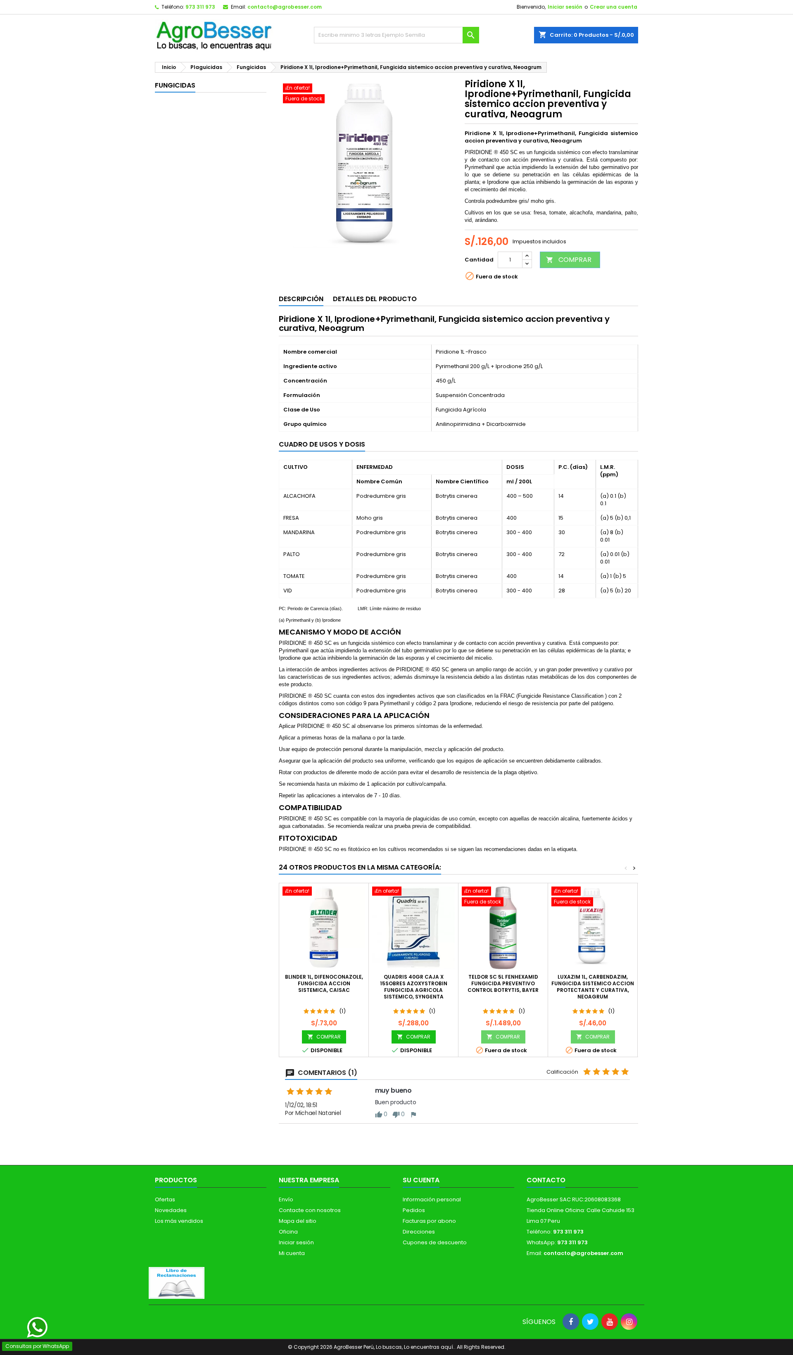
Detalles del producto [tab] (375, 299)
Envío (286, 1199)
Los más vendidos (179, 1221)
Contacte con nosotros (310, 1210)
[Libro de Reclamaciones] (176, 1282)
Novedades (171, 1210)
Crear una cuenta (613, 6)
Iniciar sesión (565, 6)
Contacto (546, 1180)
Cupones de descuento (435, 1242)
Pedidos (414, 1210)
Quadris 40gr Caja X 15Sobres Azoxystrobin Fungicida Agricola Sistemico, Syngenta (413, 986)
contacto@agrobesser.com (284, 6)
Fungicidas (175, 85)
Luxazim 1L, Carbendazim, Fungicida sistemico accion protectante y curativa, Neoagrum (592, 986)
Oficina (288, 1232)
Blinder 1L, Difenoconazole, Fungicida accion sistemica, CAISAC (324, 983)
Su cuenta (421, 1180)
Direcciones (419, 1232)
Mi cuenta (292, 1253)
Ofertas (165, 1199)
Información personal (432, 1199)
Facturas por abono (429, 1221)
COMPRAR (568, 259)
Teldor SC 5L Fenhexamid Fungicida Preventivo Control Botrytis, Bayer (503, 983)
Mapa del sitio (297, 1221)
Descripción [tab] (301, 299)
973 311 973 (200, 6)
